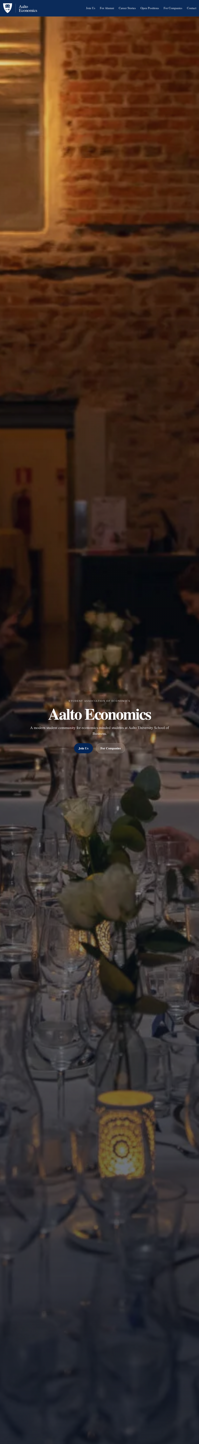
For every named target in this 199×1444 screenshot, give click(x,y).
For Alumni (107, 8)
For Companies (173, 8)
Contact (191, 8)
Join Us (90, 8)
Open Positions (150, 8)
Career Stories (127, 8)
